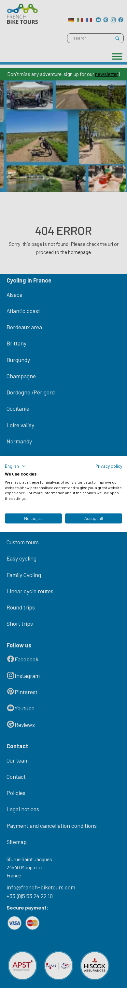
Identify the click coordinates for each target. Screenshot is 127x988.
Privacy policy (108, 466)
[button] (15, 466)
